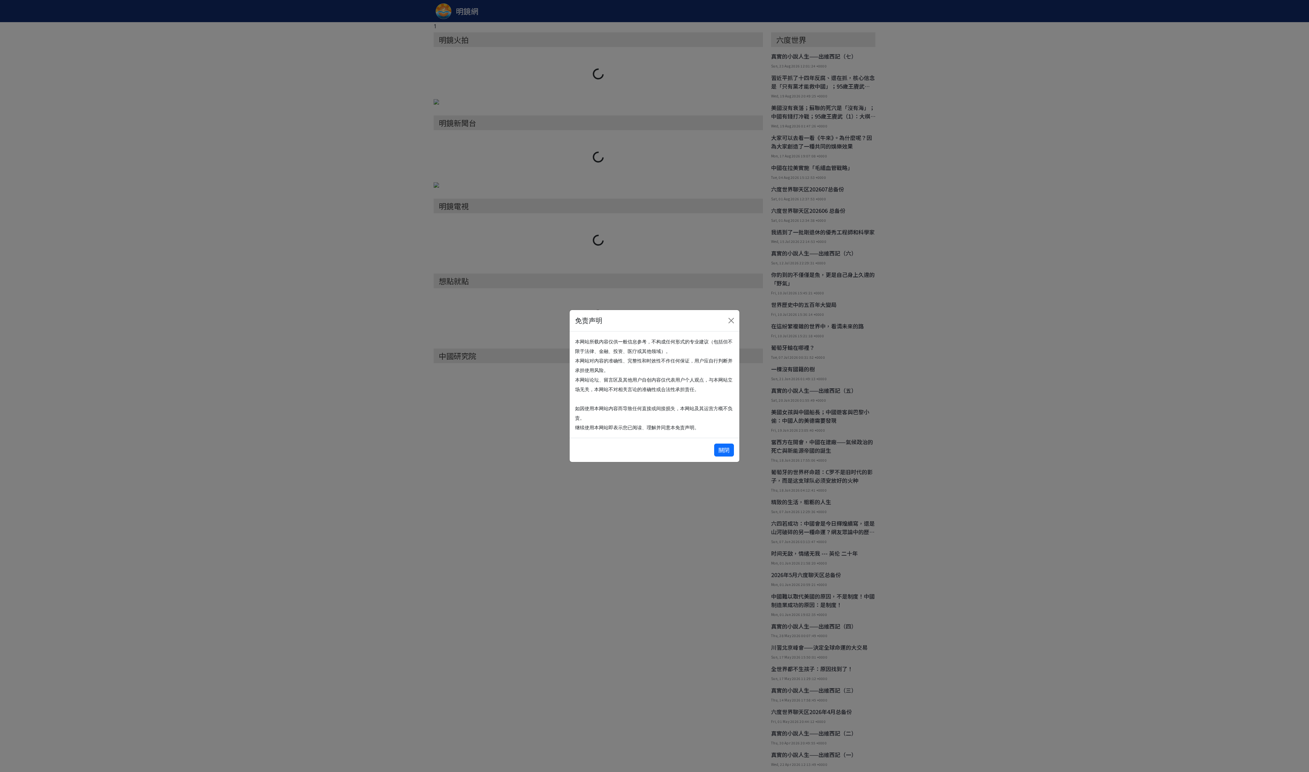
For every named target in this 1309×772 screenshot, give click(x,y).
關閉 (724, 450)
